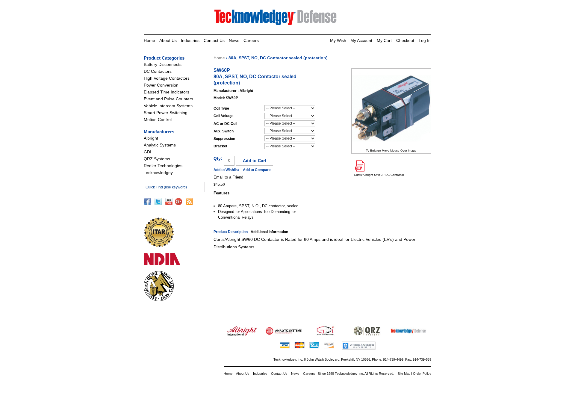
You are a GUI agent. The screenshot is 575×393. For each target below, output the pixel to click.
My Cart (384, 40)
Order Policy (422, 373)
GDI (147, 151)
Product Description (231, 232)
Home (149, 40)
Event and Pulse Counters (168, 98)
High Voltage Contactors (167, 78)
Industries (190, 40)
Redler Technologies (163, 165)
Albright (151, 138)
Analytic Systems (160, 145)
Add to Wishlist (226, 170)
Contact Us (214, 40)
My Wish (338, 40)
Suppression (224, 139)
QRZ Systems (157, 158)
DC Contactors (158, 71)
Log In (425, 40)
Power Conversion (161, 85)
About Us (168, 40)
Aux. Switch (224, 131)
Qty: (218, 158)
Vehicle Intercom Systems (168, 105)
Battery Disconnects (162, 64)
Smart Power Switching (165, 112)
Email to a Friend (228, 177)
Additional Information (269, 232)
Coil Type (221, 108)
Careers (251, 40)
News (234, 40)
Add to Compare (257, 170)
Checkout (405, 40)
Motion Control (158, 119)
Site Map (404, 373)
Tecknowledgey (158, 172)
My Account (361, 40)
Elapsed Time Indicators (166, 92)
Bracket (220, 146)
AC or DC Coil (225, 124)
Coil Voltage (224, 116)
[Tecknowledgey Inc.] (276, 12)
